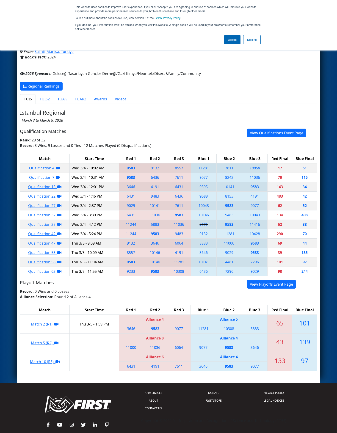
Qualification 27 (42, 205)
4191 (155, 186)
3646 (131, 186)
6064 (179, 243)
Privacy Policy (167, 18)
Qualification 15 (42, 186)
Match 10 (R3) (42, 361)
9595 (203, 186)
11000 (229, 243)
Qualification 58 (42, 262)
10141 (229, 186)
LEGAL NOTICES (274, 401)
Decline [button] (252, 39)
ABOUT (153, 401)
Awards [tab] (100, 99)
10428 (255, 233)
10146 (204, 215)
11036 (255, 177)
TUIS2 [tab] (45, 99)
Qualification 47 (42, 243)
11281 (204, 168)
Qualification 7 (42, 177)
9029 (131, 205)
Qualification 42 (42, 233)
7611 (229, 168)
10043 (204, 205)
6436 (155, 177)
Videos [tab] (121, 99)
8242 (229, 177)
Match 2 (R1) (42, 324)
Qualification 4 (42, 168)
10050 (255, 168)
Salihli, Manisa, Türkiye (54, 51)
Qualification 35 (42, 224)
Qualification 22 (42, 196)
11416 (255, 224)
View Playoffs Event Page (271, 284)
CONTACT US (153, 408)
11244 (131, 224)
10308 (179, 271)
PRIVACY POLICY (274, 393)
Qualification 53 (42, 252)
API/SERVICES (153, 393)
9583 (131, 168)
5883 (155, 224)
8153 (229, 196)
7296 (255, 262)
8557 (179, 168)
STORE (214, 401)
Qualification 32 (42, 215)
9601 (203, 224)
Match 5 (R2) (42, 342)
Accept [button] (232, 39)
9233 (131, 271)
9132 (155, 168)
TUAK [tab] (62, 99)
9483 (155, 196)
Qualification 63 (42, 271)
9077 (203, 177)
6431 (179, 186)
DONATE (213, 393)
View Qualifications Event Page (276, 132)
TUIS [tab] (28, 99)
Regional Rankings (43, 86)
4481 (229, 262)
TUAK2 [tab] (80, 99)
